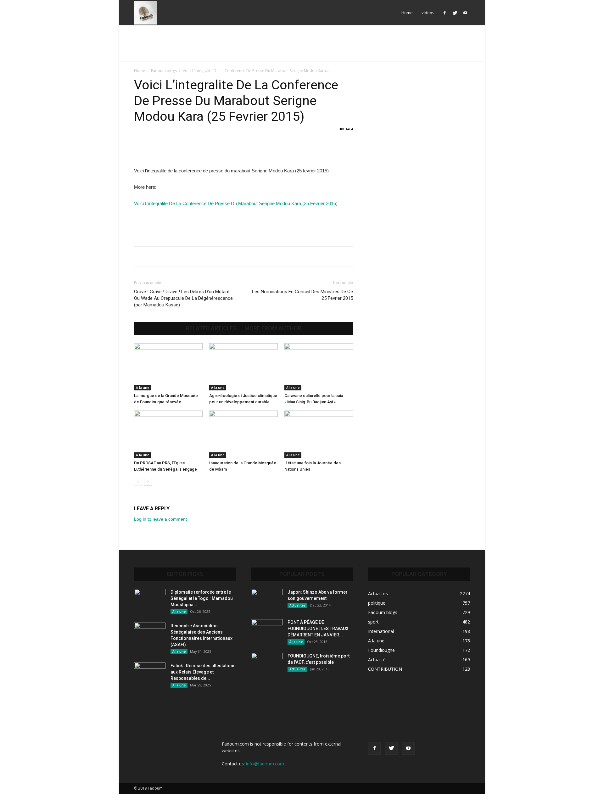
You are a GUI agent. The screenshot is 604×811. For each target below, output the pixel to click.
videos (428, 12)
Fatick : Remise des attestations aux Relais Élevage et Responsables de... (203, 672)
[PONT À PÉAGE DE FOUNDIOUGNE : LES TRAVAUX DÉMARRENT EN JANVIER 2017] (266, 630)
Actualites (297, 605)
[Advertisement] (302, 47)
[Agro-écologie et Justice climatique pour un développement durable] (243, 366)
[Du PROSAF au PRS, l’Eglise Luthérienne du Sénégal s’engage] (168, 434)
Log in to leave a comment (160, 519)
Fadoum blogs (164, 70)
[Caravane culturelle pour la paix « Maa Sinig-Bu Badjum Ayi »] (318, 366)
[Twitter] (455, 12)
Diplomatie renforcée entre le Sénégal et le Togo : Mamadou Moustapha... (202, 598)
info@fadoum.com (265, 764)
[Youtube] (465, 12)
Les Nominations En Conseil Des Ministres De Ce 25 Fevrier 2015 (302, 295)
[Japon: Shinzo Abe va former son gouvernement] (266, 600)
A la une (142, 387)
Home (407, 12)
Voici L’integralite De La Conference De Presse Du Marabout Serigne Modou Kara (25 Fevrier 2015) (236, 203)
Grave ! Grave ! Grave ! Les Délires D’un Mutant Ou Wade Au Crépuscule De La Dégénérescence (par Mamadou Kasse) (183, 298)
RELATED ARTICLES (211, 328)
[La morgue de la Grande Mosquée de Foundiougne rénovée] (168, 366)
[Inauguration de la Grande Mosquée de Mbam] (243, 434)
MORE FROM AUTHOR (272, 328)
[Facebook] (444, 12)
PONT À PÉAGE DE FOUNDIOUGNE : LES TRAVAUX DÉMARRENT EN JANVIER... (318, 628)
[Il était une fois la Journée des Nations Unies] (318, 434)
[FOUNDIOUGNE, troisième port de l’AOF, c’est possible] (266, 664)
